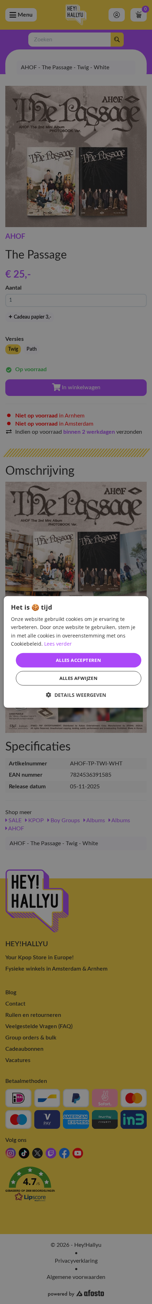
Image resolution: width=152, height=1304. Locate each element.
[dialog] (76, 652)
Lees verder (58, 643)
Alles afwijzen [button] (78, 678)
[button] (76, 695)
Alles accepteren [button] (78, 660)
